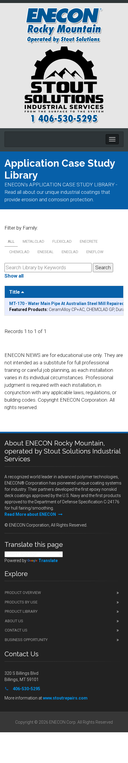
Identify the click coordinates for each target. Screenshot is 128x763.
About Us (14, 621)
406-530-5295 (26, 688)
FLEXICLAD (62, 241)
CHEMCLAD (19, 252)
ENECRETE (89, 241)
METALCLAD (33, 241)
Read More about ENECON (30, 514)
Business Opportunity (26, 639)
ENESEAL (46, 252)
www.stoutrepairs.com (65, 698)
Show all (14, 276)
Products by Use (21, 602)
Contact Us (16, 630)
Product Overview (23, 592)
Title (15, 292)
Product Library (21, 611)
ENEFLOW (95, 252)
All (11, 241)
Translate (48, 560)
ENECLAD (70, 252)
